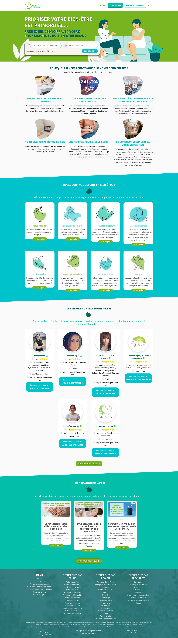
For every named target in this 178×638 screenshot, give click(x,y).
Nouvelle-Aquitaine (105, 611)
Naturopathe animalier (138, 584)
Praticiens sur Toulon (72, 611)
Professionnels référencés (39, 584)
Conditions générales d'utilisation (39, 589)
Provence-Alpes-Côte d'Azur (105, 619)
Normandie (105, 608)
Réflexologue (138, 590)
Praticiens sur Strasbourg (72, 608)
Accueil (103, 5)
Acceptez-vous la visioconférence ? (41, 51)
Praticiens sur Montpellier (72, 595)
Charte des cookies (40, 592)
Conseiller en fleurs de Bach (138, 600)
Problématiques (39, 581)
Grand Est (105, 595)
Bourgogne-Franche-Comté (105, 584)
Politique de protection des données (39, 587)
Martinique (105, 605)
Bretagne (105, 587)
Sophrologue (138, 587)
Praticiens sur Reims (72, 603)
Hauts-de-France (105, 600)
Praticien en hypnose (138, 598)
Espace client (115, 5)
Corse (105, 592)
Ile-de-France (105, 603)
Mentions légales (39, 594)
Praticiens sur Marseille (72, 592)
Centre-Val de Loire (105, 590)
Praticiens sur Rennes (72, 605)
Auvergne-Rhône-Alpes (105, 582)
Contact (40, 597)
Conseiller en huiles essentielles (138, 595)
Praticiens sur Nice (72, 600)
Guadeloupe (105, 598)
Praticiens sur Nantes (72, 598)
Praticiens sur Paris (73, 582)
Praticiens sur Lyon (72, 590)
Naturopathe (138, 582)
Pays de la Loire (105, 616)
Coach (138, 603)
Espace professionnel (135, 5)
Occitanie (105, 613)
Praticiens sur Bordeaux (72, 584)
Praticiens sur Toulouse (72, 613)
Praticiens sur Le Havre (72, 587)
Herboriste (138, 592)
